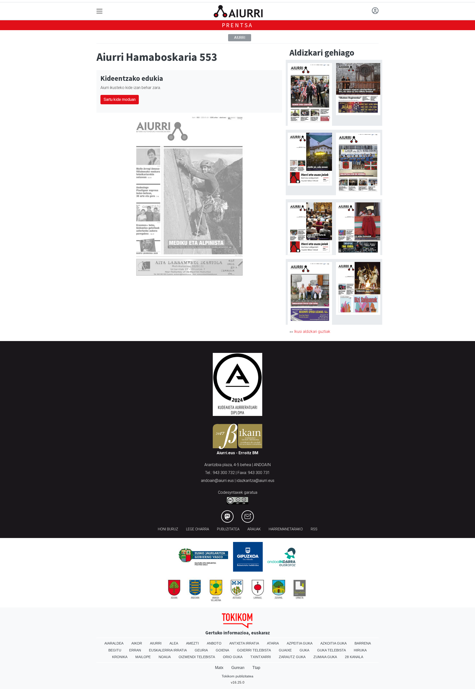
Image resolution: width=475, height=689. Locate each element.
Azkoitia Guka (333, 643)
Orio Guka (232, 657)
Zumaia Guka (325, 657)
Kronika (119, 657)
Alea (173, 643)
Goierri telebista (254, 650)
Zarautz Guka (292, 657)
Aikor (136, 643)
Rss (314, 529)
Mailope (143, 657)
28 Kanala (354, 657)
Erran (135, 650)
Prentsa (237, 25)
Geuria (201, 650)
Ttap (256, 668)
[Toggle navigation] (99, 11)
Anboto (214, 643)
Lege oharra (197, 529)
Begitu (114, 650)
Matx (219, 668)
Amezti (192, 643)
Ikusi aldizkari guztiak (312, 331)
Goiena (222, 650)
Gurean (237, 668)
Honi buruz (168, 529)
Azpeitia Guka (299, 643)
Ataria (273, 643)
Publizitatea (228, 529)
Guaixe (285, 650)
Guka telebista (331, 650)
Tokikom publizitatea (237, 676)
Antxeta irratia (244, 643)
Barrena (363, 643)
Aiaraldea (113, 643)
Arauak (254, 529)
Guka (304, 650)
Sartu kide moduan (120, 99)
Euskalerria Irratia (168, 650)
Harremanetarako (286, 529)
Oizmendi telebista (197, 657)
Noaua (165, 657)
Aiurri (239, 37)
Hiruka (360, 650)
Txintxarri (260, 657)
